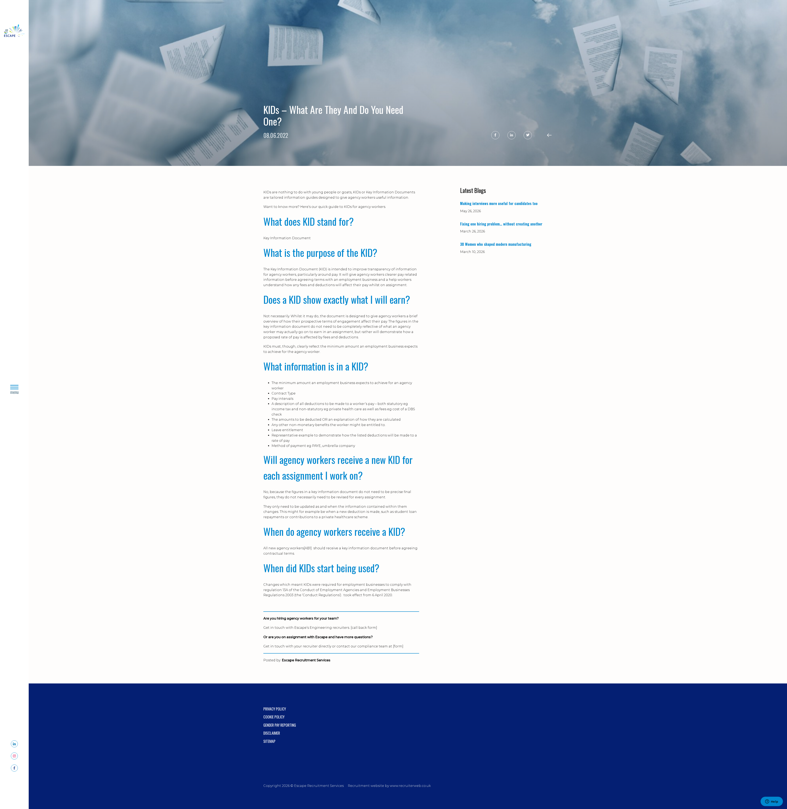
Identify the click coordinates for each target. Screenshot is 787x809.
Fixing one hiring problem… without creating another (501, 224)
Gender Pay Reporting (279, 725)
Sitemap (269, 741)
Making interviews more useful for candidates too (499, 203)
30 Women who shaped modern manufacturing (495, 244)
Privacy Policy (274, 709)
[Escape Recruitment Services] (14, 31)
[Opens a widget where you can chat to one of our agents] (771, 802)
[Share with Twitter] (528, 135)
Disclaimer (271, 733)
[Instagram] (14, 755)
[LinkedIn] (14, 743)
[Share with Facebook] (495, 135)
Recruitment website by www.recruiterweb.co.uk (389, 786)
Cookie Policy (273, 716)
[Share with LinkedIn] (511, 135)
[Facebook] (14, 768)
